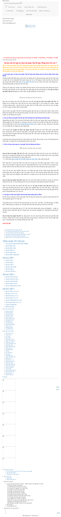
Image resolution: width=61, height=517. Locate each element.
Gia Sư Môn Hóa (11, 252)
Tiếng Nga (9, 355)
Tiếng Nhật (9, 349)
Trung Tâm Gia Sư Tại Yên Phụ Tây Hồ (15, 233)
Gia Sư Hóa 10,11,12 (12, 296)
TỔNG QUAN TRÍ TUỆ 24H (14, 241)
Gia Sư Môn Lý (10, 250)
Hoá (8, 337)
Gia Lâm (9, 312)
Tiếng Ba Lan (10, 360)
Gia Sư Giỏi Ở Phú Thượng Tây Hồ (14, 230)
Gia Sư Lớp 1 (9, 260)
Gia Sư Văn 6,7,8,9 (11, 283)
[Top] (58, 513)
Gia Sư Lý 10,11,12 (11, 293)
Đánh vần (9, 363)
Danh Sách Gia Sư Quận (8, 309)
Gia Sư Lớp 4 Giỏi (11, 267)
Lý (8, 336)
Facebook (5, 377)
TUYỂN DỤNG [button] (9, 11)
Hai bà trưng (10, 324)
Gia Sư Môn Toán (11, 248)
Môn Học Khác (10, 307)
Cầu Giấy (9, 323)
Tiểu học (9, 333)
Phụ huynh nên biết (8, 469)
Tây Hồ (9, 321)
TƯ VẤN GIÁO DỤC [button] (41, 7)
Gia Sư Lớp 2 (9, 262)
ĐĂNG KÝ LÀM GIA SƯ (44, 11)
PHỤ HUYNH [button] (11, 7)
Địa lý (8, 358)
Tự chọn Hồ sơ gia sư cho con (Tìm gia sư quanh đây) (19, 471)
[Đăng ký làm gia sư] (30, 26)
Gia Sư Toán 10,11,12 (12, 291)
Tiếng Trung (10, 367)
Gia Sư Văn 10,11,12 (12, 298)
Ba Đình (9, 317)
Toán (8, 334)
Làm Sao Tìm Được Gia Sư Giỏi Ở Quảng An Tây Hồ (18, 234)
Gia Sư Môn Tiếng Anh (12, 254)
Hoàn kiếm (9, 314)
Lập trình (9, 373)
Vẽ (7, 351)
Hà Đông (9, 327)
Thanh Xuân (10, 318)
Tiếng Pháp (9, 374)
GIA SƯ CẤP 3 (8, 288)
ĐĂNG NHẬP (29, 14)
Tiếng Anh (10, 342)
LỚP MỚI (17, 3)
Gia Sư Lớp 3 (9, 265)
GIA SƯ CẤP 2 (8, 274)
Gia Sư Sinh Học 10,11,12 (13, 302)
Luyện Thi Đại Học (11, 304)
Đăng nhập (9, 478)
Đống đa (9, 311)
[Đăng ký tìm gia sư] (30, 25)
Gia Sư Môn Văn (10, 246)
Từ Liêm (9, 315)
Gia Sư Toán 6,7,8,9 (11, 277)
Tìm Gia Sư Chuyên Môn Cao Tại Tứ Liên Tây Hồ (17, 231)
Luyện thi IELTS (10, 346)
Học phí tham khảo (11, 472)
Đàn (8, 354)
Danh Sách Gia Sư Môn (8, 331)
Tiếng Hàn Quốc (11, 364)
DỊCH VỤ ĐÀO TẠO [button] (29, 7)
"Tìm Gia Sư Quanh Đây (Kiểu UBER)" (17, 243)
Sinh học (9, 348)
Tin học (8, 368)
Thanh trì (9, 326)
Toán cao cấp (10, 365)
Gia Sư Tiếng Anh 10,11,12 (14, 300)
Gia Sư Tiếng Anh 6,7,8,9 (13, 286)
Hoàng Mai (10, 320)
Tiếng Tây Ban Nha (11, 370)
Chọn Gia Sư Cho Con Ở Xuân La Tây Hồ (15, 235)
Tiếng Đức (9, 345)
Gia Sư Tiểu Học (10, 271)
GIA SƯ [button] (19, 7)
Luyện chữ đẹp (10, 357)
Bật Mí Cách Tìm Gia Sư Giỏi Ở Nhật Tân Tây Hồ (17, 237)
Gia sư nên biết (7, 476)
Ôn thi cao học (10, 361)
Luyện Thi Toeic (10, 340)
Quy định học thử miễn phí (13, 474)
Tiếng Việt (10, 339)
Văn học (9, 352)
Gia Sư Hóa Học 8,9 (12, 281)
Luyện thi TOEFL (11, 343)
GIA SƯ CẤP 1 (8, 257)
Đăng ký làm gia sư (11, 479)
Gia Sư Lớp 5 (9, 269)
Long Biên (9, 329)
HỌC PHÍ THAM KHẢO (9, 3)
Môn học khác (10, 371)
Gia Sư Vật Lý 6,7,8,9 (12, 279)
